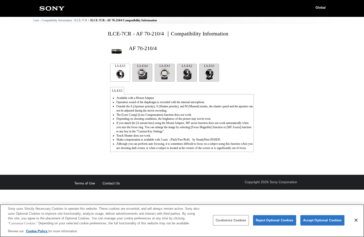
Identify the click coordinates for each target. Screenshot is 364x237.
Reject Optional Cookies (274, 220)
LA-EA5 (120, 66)
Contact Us (111, 183)
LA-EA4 (142, 66)
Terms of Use (84, 183)
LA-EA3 (164, 66)
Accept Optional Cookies (322, 220)
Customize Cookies (231, 220)
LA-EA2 (187, 66)
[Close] (356, 220)
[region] (182, 220)
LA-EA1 (209, 66)
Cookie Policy (37, 231)
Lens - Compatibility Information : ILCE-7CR (60, 20)
